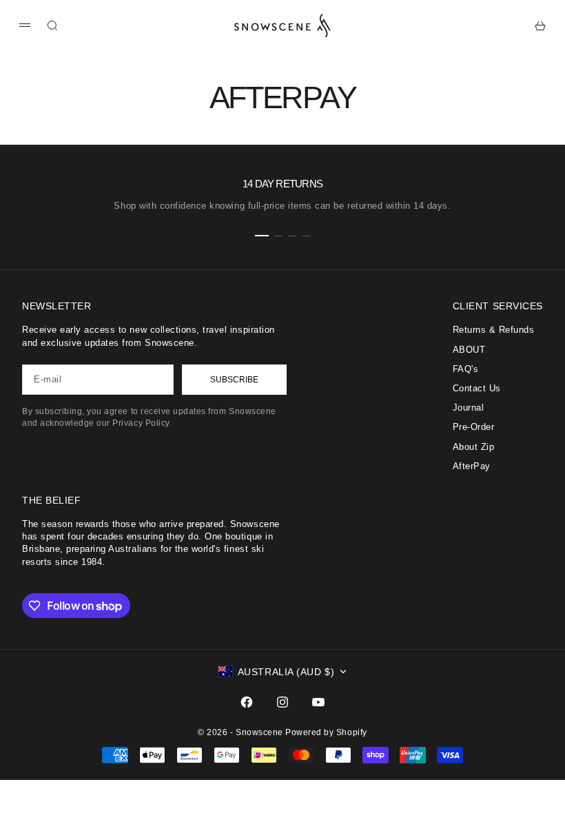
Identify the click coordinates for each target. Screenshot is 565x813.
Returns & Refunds (494, 330)
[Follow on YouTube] (318, 702)
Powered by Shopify (326, 732)
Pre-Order (474, 427)
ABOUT (469, 349)
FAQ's (466, 369)
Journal (468, 407)
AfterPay (472, 466)
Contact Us (477, 388)
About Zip (474, 447)
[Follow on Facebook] (247, 702)
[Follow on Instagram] (282, 702)
